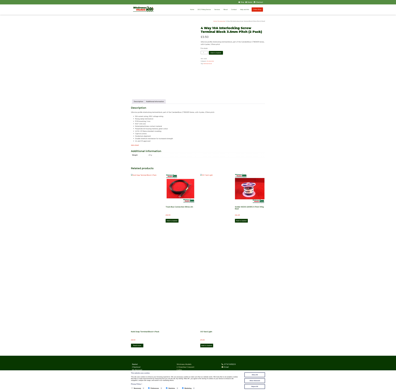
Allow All (255, 375)
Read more (137, 345)
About (225, 9)
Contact (234, 9)
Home (192, 9)
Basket (135, 364)
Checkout (136, 367)
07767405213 (230, 364)
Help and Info (244, 9)
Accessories (221, 21)
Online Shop (257, 9)
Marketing (188, 388)
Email (226, 367)
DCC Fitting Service (204, 9)
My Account (137, 370)
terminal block (207, 63)
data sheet (135, 145)
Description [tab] (138, 101)
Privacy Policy (136, 384)
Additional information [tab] (155, 101)
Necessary (137, 388)
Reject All (254, 386)
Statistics (171, 388)
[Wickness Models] (143, 11)
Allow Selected (255, 380)
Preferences (155, 388)
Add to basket (215, 53)
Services (217, 9)
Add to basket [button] (172, 221)
